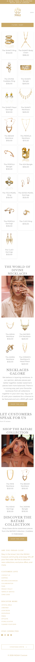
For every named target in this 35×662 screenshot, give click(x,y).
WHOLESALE (5, 613)
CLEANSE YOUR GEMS (8, 624)
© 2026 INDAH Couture (17, 655)
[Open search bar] (3, 12)
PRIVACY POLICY (7, 589)
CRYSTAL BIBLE (6, 605)
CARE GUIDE (5, 594)
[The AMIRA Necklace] (10, 348)
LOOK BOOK (5, 610)
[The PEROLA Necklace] (26, 125)
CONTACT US (5, 575)
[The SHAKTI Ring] (9, 39)
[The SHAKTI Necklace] (26, 96)
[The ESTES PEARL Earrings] (26, 182)
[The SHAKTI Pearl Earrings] (9, 96)
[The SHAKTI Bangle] (26, 68)
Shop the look (17, 404)
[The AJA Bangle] (26, 153)
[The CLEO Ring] (26, 210)
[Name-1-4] (2, 276)
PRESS (3, 616)
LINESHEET (5, 608)
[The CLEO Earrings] (9, 239)
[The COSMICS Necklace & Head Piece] (25, 348)
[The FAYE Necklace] (10, 475)
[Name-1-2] (18, 303)
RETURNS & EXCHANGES (9, 581)
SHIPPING (4, 578)
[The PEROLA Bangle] (9, 153)
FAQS (3, 586)
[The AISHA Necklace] (10, 325)
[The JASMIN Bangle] (25, 498)
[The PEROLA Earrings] (9, 210)
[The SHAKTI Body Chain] (26, 39)
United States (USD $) (17, 647)
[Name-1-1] (12, 296)
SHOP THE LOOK (17, 539)
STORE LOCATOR (7, 621)
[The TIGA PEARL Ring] (9, 182)
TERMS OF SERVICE (7, 592)
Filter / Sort (17, 25)
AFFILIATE (4, 619)
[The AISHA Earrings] (10, 498)
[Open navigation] (1, 12)
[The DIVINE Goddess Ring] (9, 68)
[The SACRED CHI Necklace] (25, 325)
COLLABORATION (7, 583)
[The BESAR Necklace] (9, 125)
